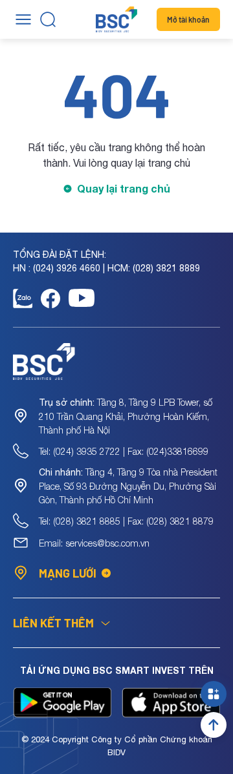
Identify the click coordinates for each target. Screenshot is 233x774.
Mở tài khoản (188, 19)
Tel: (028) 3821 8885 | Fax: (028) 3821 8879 (126, 521)
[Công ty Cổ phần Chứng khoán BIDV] (116, 19)
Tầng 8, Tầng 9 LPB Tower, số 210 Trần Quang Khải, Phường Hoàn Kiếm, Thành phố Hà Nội (125, 416)
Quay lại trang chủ (123, 188)
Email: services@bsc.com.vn (94, 543)
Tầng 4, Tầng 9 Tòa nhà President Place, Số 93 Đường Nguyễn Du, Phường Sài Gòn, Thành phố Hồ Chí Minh (128, 485)
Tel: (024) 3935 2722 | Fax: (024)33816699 (123, 451)
